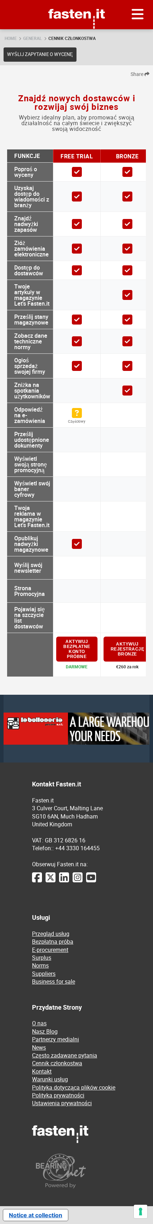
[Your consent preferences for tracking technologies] (140, 1211)
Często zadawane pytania (64, 1055)
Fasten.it (76, 2)
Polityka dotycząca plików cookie (73, 1087)
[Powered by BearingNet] (76, 1171)
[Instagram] (78, 881)
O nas (39, 1023)
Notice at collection (35, 1215)
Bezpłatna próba (52, 941)
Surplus (41, 958)
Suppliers (44, 974)
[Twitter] (51, 881)
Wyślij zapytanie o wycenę (40, 54)
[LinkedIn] (64, 881)
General (32, 38)
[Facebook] (37, 881)
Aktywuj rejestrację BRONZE (127, 649)
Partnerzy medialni (55, 1039)
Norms (40, 965)
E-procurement (50, 950)
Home (11, 38)
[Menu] (137, 14)
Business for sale (53, 981)
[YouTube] (91, 881)
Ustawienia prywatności (62, 1103)
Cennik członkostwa (72, 38)
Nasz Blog (45, 1031)
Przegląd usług (50, 934)
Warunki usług (50, 1079)
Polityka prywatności (58, 1095)
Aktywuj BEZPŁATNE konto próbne (76, 649)
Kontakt (42, 1071)
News (39, 1047)
